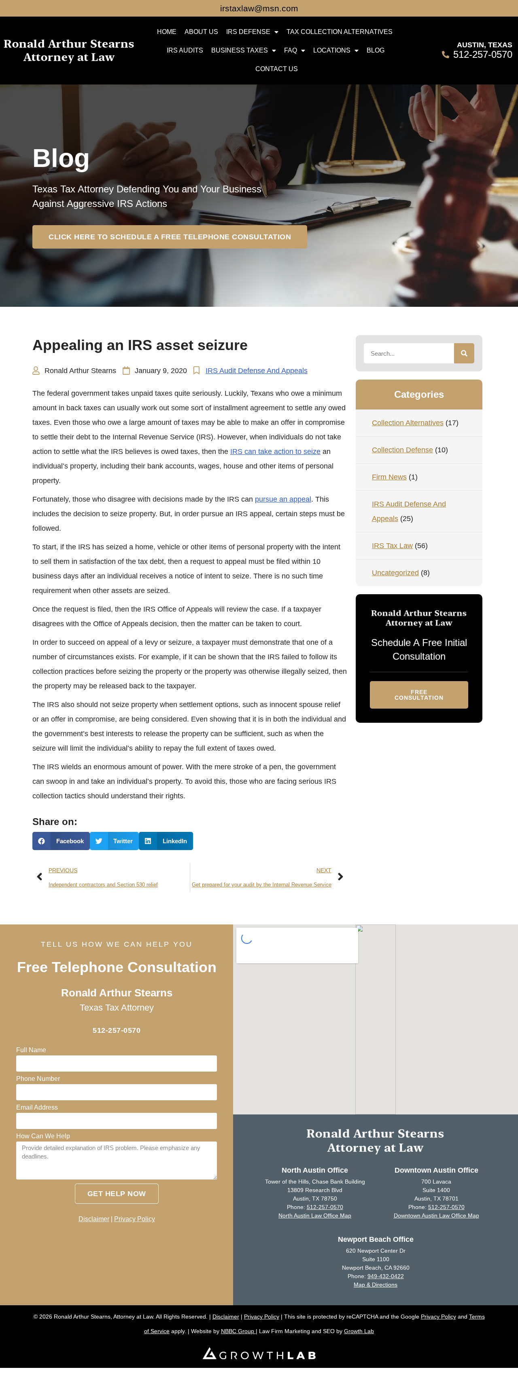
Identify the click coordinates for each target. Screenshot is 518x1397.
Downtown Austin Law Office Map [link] (436, 1215)
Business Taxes (239, 50)
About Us (201, 31)
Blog (375, 50)
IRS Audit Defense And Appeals (257, 371)
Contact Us (276, 68)
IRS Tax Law (392, 546)
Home (166, 31)
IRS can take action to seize (275, 451)
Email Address (37, 1107)
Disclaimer (94, 1219)
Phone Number (38, 1079)
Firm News (389, 477)
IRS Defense (248, 31)
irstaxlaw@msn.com (259, 8)
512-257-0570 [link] (325, 1207)
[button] (169, 237)
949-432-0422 (385, 1276)
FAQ (290, 50)
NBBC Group (238, 1331)
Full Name (31, 1050)
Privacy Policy (134, 1219)
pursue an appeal (283, 499)
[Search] (464, 353)
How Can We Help (43, 1136)
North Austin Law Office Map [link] (314, 1215)
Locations (331, 50)
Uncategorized (395, 573)
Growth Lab (359, 1331)
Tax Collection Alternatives (340, 31)
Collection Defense (402, 450)
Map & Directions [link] (375, 1284)
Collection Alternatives (408, 423)
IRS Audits (185, 50)
